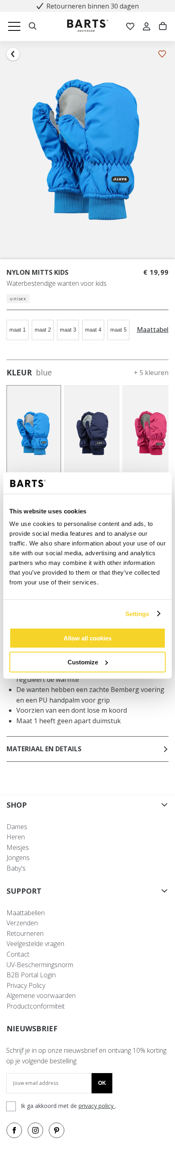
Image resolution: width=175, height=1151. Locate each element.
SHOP (17, 805)
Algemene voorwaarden (41, 995)
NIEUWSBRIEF (32, 1028)
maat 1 (17, 330)
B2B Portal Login (31, 974)
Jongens (18, 857)
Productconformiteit (36, 1006)
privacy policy (97, 1106)
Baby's (16, 868)
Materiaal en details (44, 748)
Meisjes (18, 847)
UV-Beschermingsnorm (40, 964)
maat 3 (68, 330)
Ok (102, 1083)
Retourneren (25, 933)
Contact (18, 954)
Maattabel (152, 330)
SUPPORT (24, 891)
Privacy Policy (26, 985)
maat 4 (93, 330)
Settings (137, 613)
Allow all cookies (87, 638)
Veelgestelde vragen (35, 943)
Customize (83, 661)
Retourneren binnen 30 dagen (92, 6)
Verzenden (22, 922)
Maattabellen (26, 912)
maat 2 (43, 330)
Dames (17, 826)
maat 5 (118, 330)
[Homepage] (87, 26)
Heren (16, 836)
